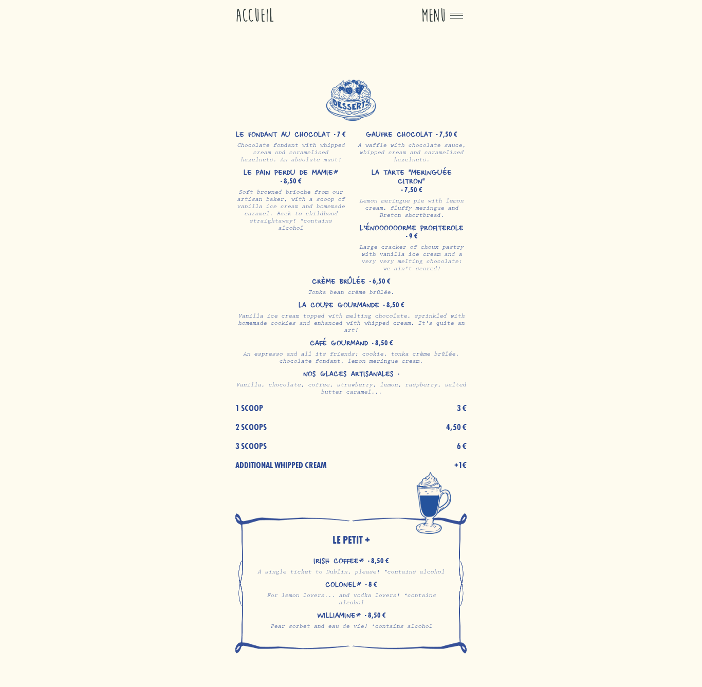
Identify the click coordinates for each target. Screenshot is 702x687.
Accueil (254, 15)
